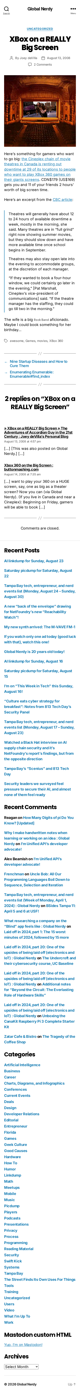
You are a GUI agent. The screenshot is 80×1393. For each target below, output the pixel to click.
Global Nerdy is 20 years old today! (34, 651)
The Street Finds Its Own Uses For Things (39, 1279)
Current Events (17, 1095)
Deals (9, 1102)
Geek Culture (15, 1144)
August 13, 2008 (58, 58)
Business (12, 1071)
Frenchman (14, 874)
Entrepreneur (15, 1126)
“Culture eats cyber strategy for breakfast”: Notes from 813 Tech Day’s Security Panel (37, 706)
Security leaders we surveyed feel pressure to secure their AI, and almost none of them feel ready (37, 789)
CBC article (62, 199)
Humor (10, 1169)
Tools (9, 1285)
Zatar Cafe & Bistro (20, 1036)
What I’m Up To (17, 1316)
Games (30, 341)
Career (10, 1077)
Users (9, 1304)
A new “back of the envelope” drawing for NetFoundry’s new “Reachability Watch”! (37, 611)
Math (8, 1181)
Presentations (16, 1224)
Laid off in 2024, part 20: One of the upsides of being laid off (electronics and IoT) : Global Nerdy (39, 952)
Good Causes (15, 1151)
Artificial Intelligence (22, 1065)
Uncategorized (40, 28)
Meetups (12, 1187)
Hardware (12, 1157)
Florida (10, 1132)
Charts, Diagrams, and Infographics (34, 1083)
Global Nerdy (40, 9)
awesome (17, 341)
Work (8, 1322)
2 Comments (43, 64)
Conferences (15, 1089)
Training (11, 1292)
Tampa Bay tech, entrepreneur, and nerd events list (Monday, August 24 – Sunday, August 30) (39, 591)
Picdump (11, 1206)
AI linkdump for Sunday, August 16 (33, 661)
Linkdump (12, 1175)
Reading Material (18, 1249)
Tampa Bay (13, 1273)
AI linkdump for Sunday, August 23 (34, 561)
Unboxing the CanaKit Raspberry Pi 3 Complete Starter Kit (39, 1021)
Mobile (10, 1193)
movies (42, 341)
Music (9, 1200)
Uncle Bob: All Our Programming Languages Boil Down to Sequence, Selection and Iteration (37, 879)
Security (11, 1255)
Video (9, 1310)
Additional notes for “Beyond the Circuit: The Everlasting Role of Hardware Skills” (38, 989)
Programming (15, 1243)
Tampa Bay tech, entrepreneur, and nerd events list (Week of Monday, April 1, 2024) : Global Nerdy (38, 900)
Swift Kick (13, 1261)
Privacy (10, 1230)
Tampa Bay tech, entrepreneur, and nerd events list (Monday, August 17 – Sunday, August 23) (39, 727)
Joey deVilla (28, 58)
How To (10, 1163)
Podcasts (12, 1218)
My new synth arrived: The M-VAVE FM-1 (39, 627)
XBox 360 (56, 341)
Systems (11, 1267)
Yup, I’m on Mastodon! (23, 1345)
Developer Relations (21, 1114)
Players (10, 1212)
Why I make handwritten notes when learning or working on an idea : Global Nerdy (36, 838)
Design (10, 1108)
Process (11, 1236)
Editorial (11, 1120)
